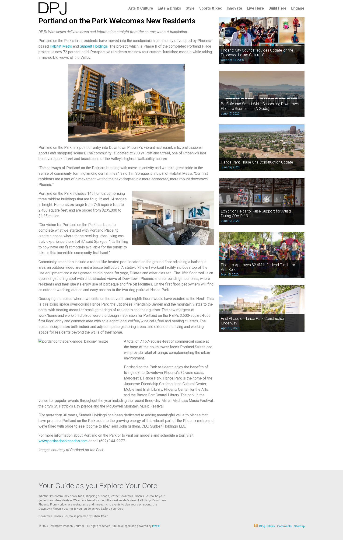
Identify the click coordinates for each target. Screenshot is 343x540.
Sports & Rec (210, 8)
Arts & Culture (140, 8)
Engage (297, 8)
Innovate (234, 8)
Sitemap (299, 526)
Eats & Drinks (169, 8)
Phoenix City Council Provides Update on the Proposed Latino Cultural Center (257, 52)
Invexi (156, 526)
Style (190, 8)
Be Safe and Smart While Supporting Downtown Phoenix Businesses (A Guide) (260, 106)
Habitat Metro (61, 46)
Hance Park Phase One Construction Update (257, 162)
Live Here (255, 8)
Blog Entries (267, 526)
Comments (284, 526)
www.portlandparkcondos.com (63, 441)
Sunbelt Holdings (94, 46)
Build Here (278, 8)
